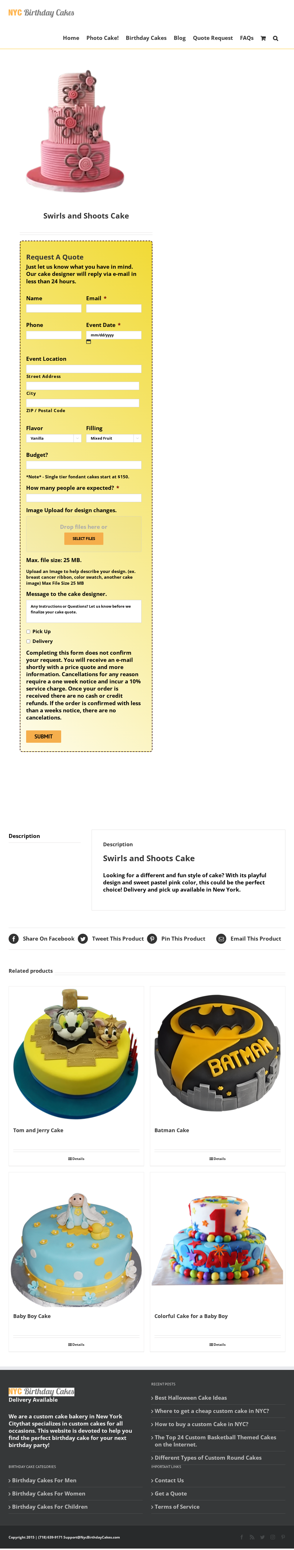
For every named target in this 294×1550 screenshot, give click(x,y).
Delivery (42, 641)
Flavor (34, 428)
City (31, 393)
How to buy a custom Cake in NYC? (201, 1424)
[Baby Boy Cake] (76, 1239)
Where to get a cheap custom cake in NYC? (212, 1411)
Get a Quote (171, 1493)
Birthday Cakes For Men (44, 1480)
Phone (34, 325)
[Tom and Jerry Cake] (76, 1053)
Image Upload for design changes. (71, 510)
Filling (94, 428)
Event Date (103, 325)
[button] (275, 37)
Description (24, 836)
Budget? (37, 455)
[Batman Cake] (217, 1053)
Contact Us (169, 1480)
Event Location (46, 358)
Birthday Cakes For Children (50, 1506)
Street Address (43, 376)
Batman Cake (171, 1130)
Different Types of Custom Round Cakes (208, 1457)
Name (34, 298)
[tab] (45, 836)
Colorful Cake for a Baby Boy (191, 1316)
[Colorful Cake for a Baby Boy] (217, 1239)
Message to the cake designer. (66, 594)
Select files (84, 538)
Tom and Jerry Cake (38, 1130)
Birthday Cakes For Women (48, 1493)
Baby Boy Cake (32, 1316)
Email (96, 298)
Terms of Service (177, 1506)
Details (78, 1158)
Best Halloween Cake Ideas (191, 1397)
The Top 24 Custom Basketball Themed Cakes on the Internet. (215, 1441)
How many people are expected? (72, 488)
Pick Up (41, 631)
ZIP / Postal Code (45, 410)
